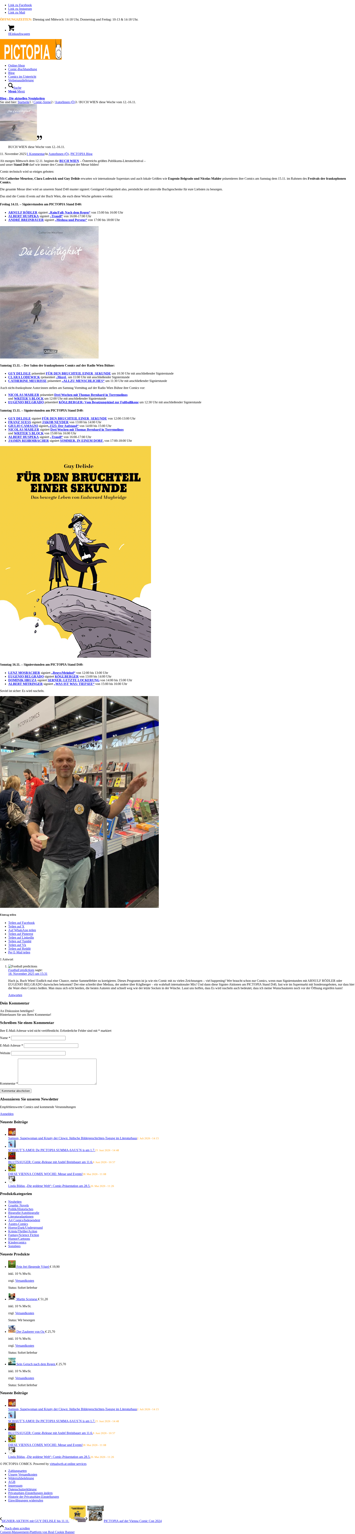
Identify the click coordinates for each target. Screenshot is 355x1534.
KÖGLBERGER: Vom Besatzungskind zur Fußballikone (99, 402)
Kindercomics (17, 1242)
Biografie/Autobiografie (23, 1213)
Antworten (15, 995)
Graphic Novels (18, 1205)
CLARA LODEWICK (24, 377)
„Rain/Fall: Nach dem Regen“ (69, 212)
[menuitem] (181, 65)
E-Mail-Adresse (11, 1045)
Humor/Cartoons (19, 1238)
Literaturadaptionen (20, 1216)
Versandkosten (24, 1280)
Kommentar (9, 1083)
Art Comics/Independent (24, 1220)
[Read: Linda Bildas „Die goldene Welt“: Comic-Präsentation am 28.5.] (12, 1182)
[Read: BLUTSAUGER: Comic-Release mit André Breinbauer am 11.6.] (12, 1158)
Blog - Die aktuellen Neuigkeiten (22, 98)
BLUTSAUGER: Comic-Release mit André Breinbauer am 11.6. (50, 1162)
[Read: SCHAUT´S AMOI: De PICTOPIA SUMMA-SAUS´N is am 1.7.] (12, 1146)
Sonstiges (14, 1246)
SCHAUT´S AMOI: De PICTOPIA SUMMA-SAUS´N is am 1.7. (51, 1150)
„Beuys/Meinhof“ (63, 672)
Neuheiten (15, 1201)
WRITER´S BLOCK (29, 398)
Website (5, 1053)
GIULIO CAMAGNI (23, 426)
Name (5, 1038)
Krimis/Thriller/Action (22, 1231)
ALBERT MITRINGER (25, 684)
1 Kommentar (36, 154)
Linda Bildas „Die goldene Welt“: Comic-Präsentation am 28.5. (49, 1186)
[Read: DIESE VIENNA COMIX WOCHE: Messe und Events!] (12, 1170)
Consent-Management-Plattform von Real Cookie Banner (37, 1532)
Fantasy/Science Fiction (23, 1235)
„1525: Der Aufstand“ (63, 426)
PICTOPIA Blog (81, 154)
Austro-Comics (18, 1224)
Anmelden (7, 1114)
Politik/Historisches (20, 1209)
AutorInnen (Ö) (58, 154)
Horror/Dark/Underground (25, 1227)
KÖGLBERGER (67, 676)
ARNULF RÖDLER (22, 212)
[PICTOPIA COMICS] (31, 58)
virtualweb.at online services (68, 1464)
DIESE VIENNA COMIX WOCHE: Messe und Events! (45, 1174)
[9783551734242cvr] (21, 140)
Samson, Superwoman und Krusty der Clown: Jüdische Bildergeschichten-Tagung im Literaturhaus (72, 1138)
